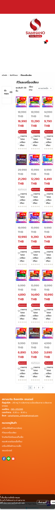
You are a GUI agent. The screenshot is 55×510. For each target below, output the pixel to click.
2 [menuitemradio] (34, 387)
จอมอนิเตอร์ (7, 450)
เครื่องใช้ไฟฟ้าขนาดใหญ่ (12, 428)
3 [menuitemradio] (38, 387)
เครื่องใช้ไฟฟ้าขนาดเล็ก (11, 445)
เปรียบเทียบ (22, 144)
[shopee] (13, 459)
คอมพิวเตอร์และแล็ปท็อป (12, 441)
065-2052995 (17, 409)
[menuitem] (43, 387)
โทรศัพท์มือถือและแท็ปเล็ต (12, 437)
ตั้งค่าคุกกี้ (42, 502)
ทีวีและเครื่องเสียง (9, 432)
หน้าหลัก (4, 75)
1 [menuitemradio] (30, 387)
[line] (9, 459)
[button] (25, 42)
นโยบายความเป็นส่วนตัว (12, 503)
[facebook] (4, 459)
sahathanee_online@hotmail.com (23, 415)
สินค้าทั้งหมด (14, 75)
